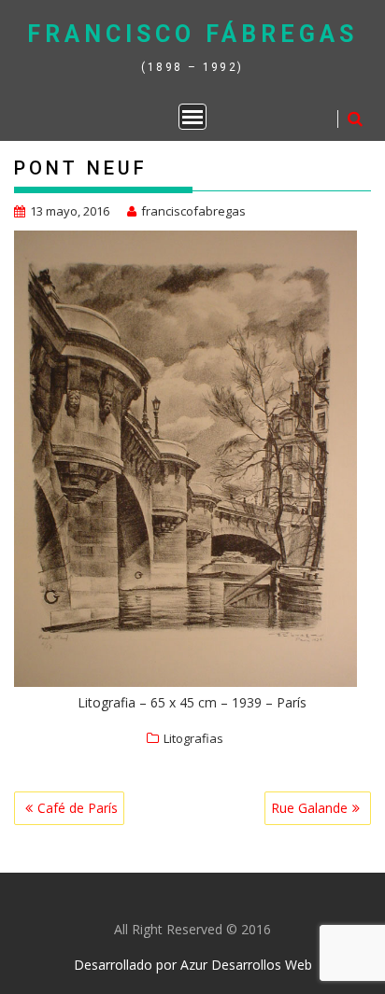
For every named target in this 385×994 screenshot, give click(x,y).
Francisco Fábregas (192, 34)
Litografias (193, 738)
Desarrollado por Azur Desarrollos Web (193, 964)
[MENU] (192, 117)
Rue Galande (309, 808)
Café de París (77, 808)
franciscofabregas (193, 211)
